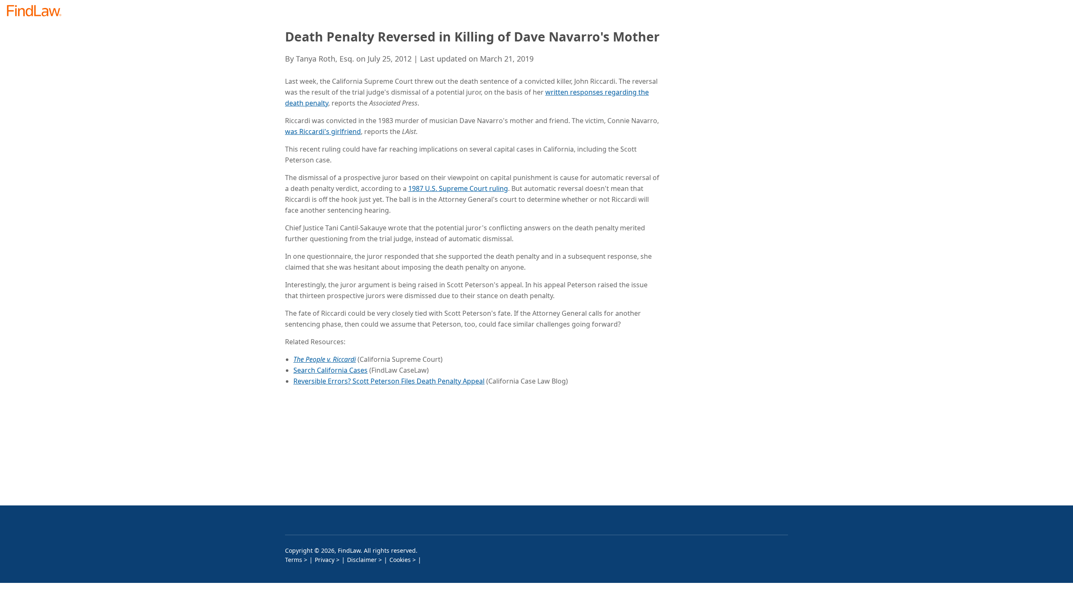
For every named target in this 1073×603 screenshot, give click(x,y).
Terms (293, 560)
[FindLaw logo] (37, 11)
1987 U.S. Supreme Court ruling (458, 188)
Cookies (400, 560)
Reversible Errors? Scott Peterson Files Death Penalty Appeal (389, 381)
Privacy (324, 560)
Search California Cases (330, 370)
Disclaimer (362, 560)
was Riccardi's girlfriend (323, 131)
